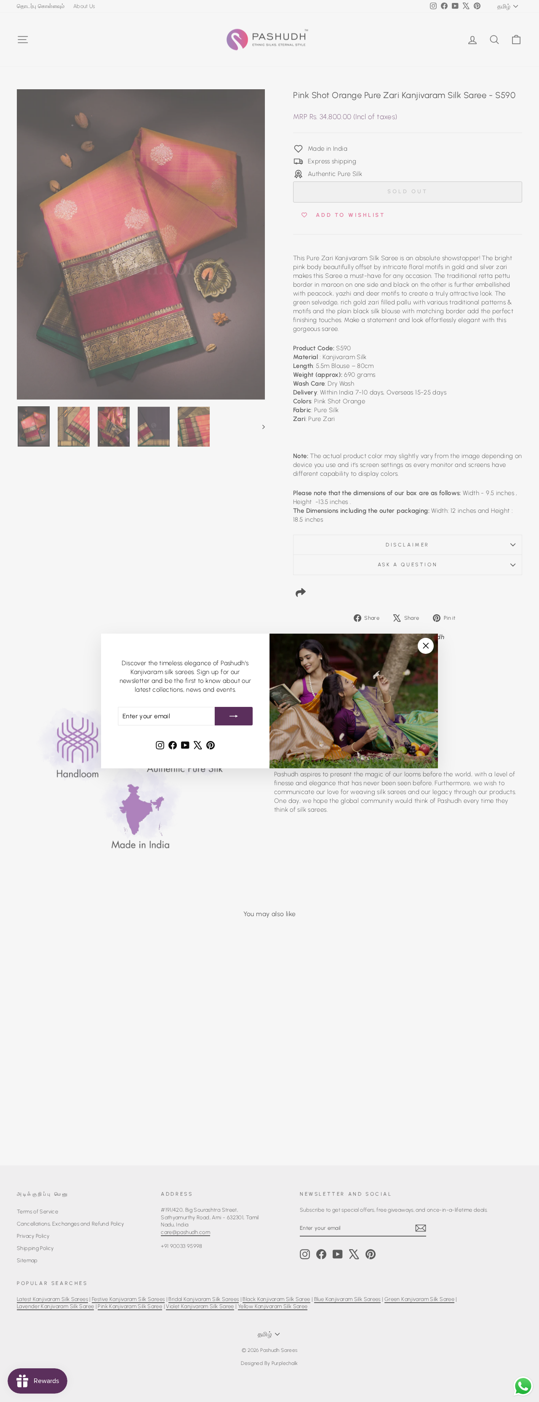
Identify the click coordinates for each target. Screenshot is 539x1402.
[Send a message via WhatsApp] (523, 1386)
